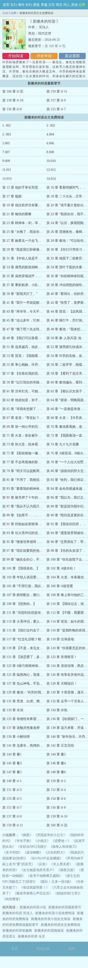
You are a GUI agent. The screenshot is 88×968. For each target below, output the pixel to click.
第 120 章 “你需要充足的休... (67, 648)
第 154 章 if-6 (56, 798)
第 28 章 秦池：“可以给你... (66, 240)
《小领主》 (42, 841)
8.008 (50, 152)
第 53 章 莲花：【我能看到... (23, 356)
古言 (51, 5)
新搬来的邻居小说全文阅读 (50, 919)
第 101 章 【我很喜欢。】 (21, 568)
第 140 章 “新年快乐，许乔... (67, 736)
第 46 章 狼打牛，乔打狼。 (65, 320)
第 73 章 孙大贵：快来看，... (23, 444)
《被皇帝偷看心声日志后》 (33, 893)
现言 (59, 5)
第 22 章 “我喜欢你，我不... (66, 214)
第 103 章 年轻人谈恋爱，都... (24, 577)
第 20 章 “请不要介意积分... (66, 205)
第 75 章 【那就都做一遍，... (23, 453)
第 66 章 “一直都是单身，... (66, 409)
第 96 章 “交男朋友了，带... (66, 542)
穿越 (44, 5)
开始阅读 (15, 56)
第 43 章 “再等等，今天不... (22, 311)
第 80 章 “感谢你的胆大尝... (66, 471)
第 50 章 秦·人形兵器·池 (63, 338)
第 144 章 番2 (56, 754)
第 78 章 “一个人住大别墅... (66, 462)
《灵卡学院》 (12, 852)
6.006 (50, 143)
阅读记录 (43, 949)
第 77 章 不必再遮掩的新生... (23, 462)
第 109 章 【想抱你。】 (19, 604)
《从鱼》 (42, 864)
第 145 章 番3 (12, 763)
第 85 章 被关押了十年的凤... (23, 497)
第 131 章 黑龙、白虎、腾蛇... (24, 701)
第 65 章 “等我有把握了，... (22, 409)
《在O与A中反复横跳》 (46, 858)
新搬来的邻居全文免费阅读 (60, 925)
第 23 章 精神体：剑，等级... (23, 223)
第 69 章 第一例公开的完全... (23, 426)
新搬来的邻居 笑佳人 (17, 913)
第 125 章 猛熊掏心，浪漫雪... (24, 674)
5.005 (6, 143)
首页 (6, 5)
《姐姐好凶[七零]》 (68, 893)
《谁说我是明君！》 (34, 887)
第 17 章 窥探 (12, 196)
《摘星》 (26, 835)
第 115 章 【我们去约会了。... (24, 630)
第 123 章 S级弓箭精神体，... (23, 666)
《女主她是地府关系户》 (38, 870)
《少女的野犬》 (55, 852)
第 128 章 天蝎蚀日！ (61, 683)
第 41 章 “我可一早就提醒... (22, 302)
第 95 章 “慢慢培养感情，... (22, 542)
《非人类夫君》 (61, 864)
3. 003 (6, 134)
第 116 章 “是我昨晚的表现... (67, 630)
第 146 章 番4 (56, 763)
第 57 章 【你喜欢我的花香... (23, 373)
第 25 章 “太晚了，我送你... (22, 232)
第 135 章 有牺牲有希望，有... (24, 719)
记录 (82, 5)
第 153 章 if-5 (12, 798)
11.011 (6, 170)
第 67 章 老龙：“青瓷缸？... (22, 418)
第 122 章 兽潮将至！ (61, 657)
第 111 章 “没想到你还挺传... (23, 612)
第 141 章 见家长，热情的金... (24, 745)
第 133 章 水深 (12, 710)
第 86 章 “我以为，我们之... (66, 497)
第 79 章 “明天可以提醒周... (22, 471)
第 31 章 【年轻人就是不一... (23, 258)
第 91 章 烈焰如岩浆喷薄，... (23, 524)
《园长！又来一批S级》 (55, 881)
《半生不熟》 (23, 841)
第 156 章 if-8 (12, 109)
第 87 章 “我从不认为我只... (22, 506)
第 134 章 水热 (56, 710)
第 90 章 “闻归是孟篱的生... (66, 515)
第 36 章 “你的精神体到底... (66, 276)
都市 (21, 5)
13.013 (6, 178)
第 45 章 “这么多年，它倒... (22, 320)
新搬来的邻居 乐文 (31, 936)
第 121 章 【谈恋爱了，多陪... (24, 657)
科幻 (29, 5)
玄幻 (13, 5)
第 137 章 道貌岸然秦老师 (21, 728)
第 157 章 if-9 (56, 100)
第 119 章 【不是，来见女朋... (24, 648)
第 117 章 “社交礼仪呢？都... (23, 639)
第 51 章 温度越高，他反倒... (23, 347)
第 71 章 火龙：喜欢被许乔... (23, 435)
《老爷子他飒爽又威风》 (44, 876)
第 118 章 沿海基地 (60, 639)
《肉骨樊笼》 (12, 899)
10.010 (51, 161)
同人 (66, 5)
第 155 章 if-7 (56, 109)
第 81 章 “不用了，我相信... (22, 480)
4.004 (50, 134)
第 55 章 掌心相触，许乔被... (23, 364)
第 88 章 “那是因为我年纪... (66, 506)
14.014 (51, 178)
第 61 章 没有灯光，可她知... (23, 391)
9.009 (6, 161)
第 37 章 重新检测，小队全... (23, 285)
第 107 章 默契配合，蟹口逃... (24, 595)
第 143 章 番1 (12, 754)
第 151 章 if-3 (12, 790)
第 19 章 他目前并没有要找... (23, 205)
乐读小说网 (9, 13)
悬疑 (36, 5)
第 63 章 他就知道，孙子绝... (23, 400)
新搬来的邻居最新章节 (64, 907)
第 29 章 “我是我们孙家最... (22, 249)
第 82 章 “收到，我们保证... (66, 480)
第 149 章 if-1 (12, 781)
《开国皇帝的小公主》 (50, 835)
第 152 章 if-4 (56, 790)
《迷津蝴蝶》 (33, 852)
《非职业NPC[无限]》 (32, 846)
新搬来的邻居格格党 (49, 930)
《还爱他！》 (61, 841)
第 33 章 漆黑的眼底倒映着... (23, 267)
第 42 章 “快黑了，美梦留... (66, 302)
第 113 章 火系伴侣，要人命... (24, 621)
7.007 (6, 152)
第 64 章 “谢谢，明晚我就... (66, 400)
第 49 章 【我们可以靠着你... (23, 338)
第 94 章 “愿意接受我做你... (66, 533)
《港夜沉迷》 (67, 870)
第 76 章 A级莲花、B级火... (66, 453)
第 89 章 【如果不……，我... (23, 515)
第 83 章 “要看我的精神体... (22, 488)
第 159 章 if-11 (56, 91)
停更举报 (44, 56)
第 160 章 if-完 (55, 46)
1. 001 (6, 125)
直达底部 (72, 56)
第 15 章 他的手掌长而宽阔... (23, 187)
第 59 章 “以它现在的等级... (22, 382)
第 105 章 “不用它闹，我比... (23, 586)
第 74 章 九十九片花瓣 (62, 444)
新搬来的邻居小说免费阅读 (55, 913)
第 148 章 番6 (56, 772)
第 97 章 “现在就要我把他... (22, 550)
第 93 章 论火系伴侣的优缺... (23, 533)
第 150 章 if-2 (56, 781)
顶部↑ (72, 949)
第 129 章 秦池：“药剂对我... (23, 692)
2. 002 (50, 125)
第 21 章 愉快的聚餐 (16, 214)
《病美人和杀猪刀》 (64, 846)
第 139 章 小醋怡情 (16, 736)
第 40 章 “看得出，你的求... (66, 294)
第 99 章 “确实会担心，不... (22, 559)
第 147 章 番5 (12, 772)
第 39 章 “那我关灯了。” (20, 294)
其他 (74, 5)
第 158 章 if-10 (12, 100)
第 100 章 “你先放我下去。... (67, 559)
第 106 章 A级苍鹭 (59, 586)
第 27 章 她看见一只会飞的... (23, 240)
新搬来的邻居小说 (33, 907)
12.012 (51, 170)
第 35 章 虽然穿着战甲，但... (23, 276)
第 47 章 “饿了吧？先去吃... (22, 329)
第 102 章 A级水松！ (61, 568)
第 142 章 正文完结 (60, 745)
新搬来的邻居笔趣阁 (17, 930)
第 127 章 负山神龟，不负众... (24, 683)
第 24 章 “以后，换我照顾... (66, 223)
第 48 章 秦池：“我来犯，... (66, 329)
